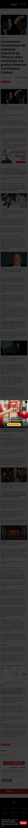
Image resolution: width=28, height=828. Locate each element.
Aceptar (23, 823)
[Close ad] (26, 402)
